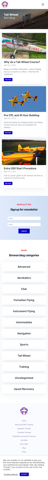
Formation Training (24, 432)
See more (8, 79)
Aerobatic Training (24, 428)
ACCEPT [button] (24, 474)
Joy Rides (24, 440)
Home (24, 421)
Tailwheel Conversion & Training (24, 436)
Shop (24, 452)
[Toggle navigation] (42, 4)
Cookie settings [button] (11, 474)
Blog (24, 448)
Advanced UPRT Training (24, 425)
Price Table (24, 444)
